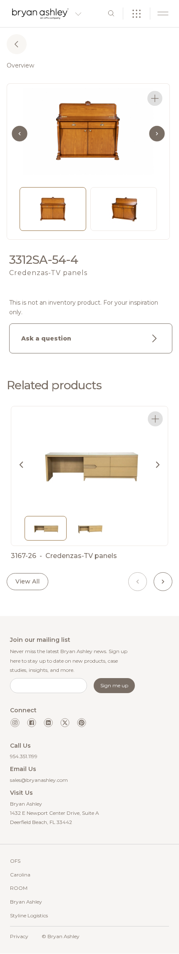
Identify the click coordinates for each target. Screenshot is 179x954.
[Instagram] (15, 723)
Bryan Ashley (26, 902)
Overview (20, 65)
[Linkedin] (48, 723)
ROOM (18, 888)
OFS (15, 861)
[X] (65, 723)
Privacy (19, 936)
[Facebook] (32, 723)
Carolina (20, 874)
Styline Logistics (29, 915)
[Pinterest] (82, 723)
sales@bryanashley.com (39, 780)
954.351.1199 (23, 756)
